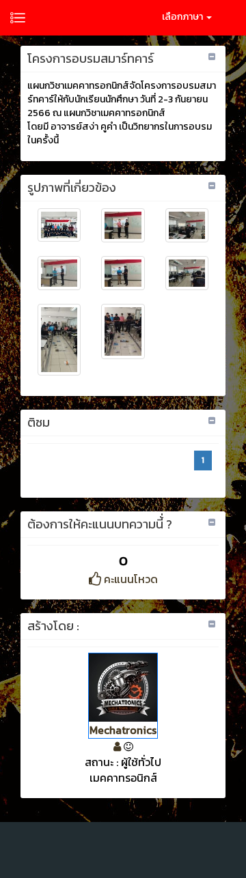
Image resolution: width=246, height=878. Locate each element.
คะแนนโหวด (129, 579)
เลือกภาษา (183, 17)
